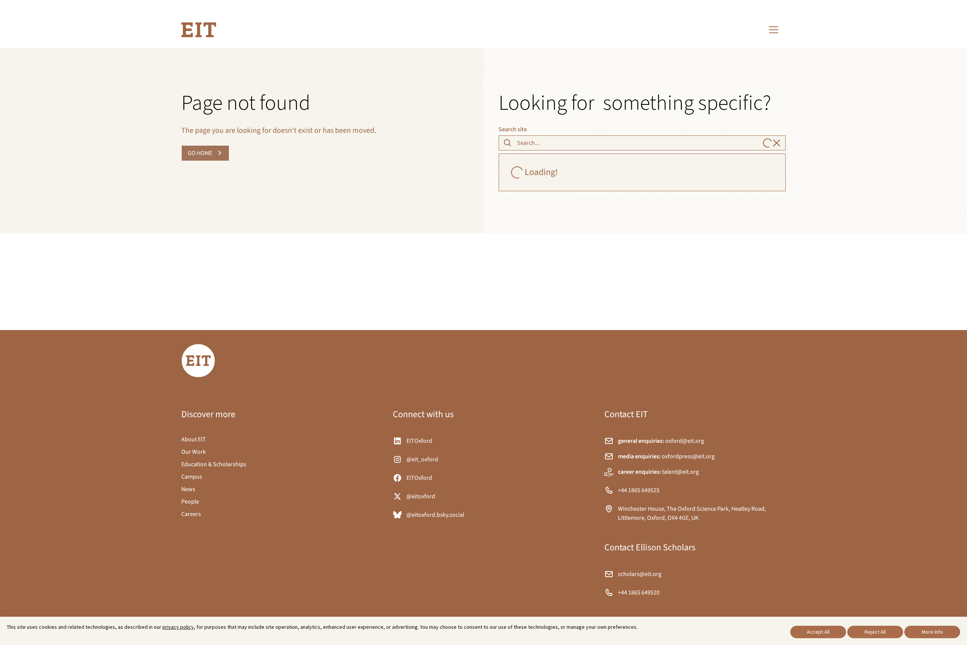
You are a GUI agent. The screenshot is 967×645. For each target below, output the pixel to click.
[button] (774, 30)
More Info (932, 631)
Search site (513, 129)
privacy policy (178, 627)
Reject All (875, 631)
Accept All (818, 631)
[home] (198, 29)
